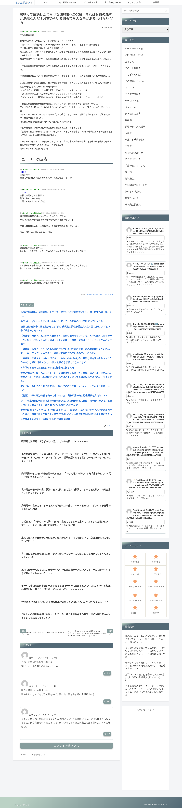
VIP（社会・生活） (134, 55)
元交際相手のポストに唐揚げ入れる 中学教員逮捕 (45, 419)
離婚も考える (131, 198)
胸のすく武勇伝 (133, 191)
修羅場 (128, 120)
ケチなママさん (133, 100)
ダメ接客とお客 (133, 113)
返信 (108, 673)
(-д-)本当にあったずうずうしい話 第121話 (99, 294)
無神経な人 (130, 178)
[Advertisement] (145, 749)
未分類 (128, 172)
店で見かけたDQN (134, 152)
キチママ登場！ (133, 94)
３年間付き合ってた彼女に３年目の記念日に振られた (47, 367)
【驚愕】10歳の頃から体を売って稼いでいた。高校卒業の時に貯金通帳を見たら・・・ (64, 395)
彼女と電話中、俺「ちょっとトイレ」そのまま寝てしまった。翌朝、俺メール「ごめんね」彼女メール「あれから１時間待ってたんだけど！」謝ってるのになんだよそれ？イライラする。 (66, 377)
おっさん (129, 61)
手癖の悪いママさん (135, 165)
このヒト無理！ (133, 68)
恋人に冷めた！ (133, 159)
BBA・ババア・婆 (134, 48)
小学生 (128, 146)
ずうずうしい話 (28, 305)
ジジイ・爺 (130, 107)
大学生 (128, 133)
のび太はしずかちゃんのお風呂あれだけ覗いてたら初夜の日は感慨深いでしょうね (62, 321)
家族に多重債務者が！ (136, 139)
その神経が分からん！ (136, 81)
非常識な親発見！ (134, 204)
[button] (166, 10)
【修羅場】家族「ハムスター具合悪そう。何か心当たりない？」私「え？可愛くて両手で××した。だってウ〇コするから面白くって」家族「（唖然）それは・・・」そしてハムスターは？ (66, 339)
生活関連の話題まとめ (136, 185)
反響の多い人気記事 (135, 126)
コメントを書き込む (66, 745)
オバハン (129, 87)
